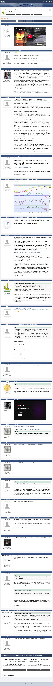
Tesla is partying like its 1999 (41, 364)
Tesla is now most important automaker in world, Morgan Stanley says (28, 444)
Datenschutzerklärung (29, 683)
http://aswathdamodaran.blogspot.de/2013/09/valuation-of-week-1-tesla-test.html (31, 92)
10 (26, 21)
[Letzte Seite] (33, 21)
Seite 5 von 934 (38, 21)
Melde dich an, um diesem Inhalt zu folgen (10, 9)
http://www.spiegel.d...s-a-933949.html (22, 167)
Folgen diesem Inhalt (44, 10)
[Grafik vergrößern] (16, 52)
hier (41, 219)
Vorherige (5, 655)
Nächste (30, 655)
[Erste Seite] (2, 21)
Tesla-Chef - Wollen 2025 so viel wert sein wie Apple (25, 462)
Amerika (19, 13)
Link (49, 601)
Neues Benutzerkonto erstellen (14, 669)
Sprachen (22, 683)
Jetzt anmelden (39, 669)
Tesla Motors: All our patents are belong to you (30, 429)
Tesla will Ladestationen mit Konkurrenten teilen (24, 426)
